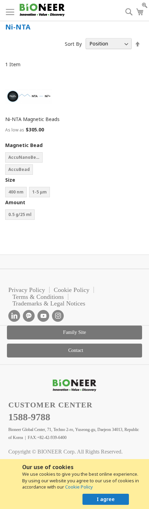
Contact (75, 350)
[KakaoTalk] (29, 316)
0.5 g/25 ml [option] (20, 214)
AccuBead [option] (19, 169)
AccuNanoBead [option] (25, 157)
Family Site (74, 332)
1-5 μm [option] (39, 192)
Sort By (73, 43)
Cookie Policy (79, 487)
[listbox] (39, 164)
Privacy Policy (26, 290)
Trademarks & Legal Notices (48, 303)
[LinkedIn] (14, 316)
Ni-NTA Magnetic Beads (32, 119)
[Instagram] (58, 316)
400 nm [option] (16, 192)
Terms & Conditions (38, 297)
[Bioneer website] (41, 9)
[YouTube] (43, 316)
